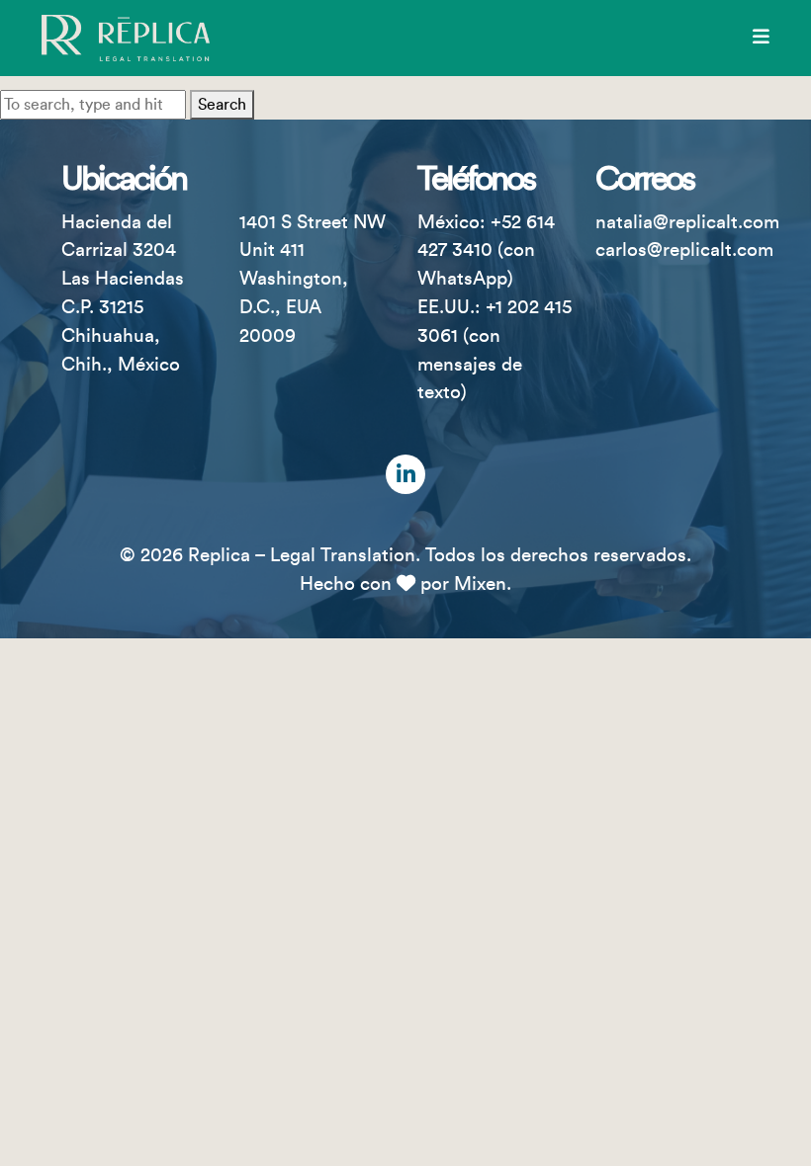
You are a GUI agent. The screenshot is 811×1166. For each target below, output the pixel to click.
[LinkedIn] (405, 474)
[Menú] (761, 37)
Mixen (480, 584)
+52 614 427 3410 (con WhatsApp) (486, 251)
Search (222, 105)
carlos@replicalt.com (684, 250)
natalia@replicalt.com (687, 222)
